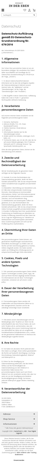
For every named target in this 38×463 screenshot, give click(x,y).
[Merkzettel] (24, 10)
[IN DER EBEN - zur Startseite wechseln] (19, 5)
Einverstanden (19, 460)
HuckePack (18, 431)
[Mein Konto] (29, 10)
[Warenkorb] (34, 10)
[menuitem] (24, 10)
